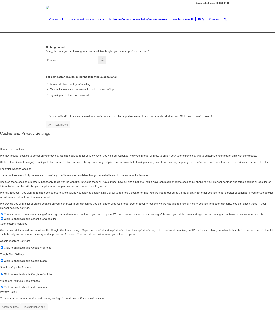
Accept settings (10, 306)
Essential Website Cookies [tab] (15, 169)
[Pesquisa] (225, 19)
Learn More (61, 124)
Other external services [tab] (13, 223)
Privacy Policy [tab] (8, 292)
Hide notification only (34, 306)
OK (49, 124)
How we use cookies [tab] (12, 149)
